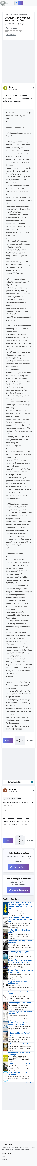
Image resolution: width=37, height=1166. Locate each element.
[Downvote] (22, 740)
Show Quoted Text (12, 799)
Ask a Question (20, 890)
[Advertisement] (18, 60)
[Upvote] (16, 740)
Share (30, 740)
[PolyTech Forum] (4, 3)
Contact (4, 1159)
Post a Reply (20, 867)
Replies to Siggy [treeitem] (21, 782)
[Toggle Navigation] (32, 3)
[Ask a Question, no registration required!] (20, 3)
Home (7, 14)
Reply (9, 740)
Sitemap (4, 1162)
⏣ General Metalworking (20, 14)
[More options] (33, 88)
